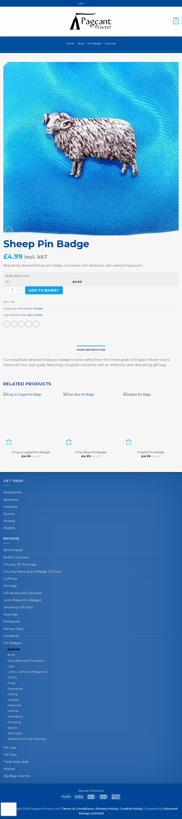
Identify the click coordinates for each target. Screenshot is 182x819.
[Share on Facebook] (14, 324)
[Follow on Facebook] (95, 3)
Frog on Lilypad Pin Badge (31, 452)
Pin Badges (94, 43)
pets (30, 315)
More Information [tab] (91, 349)
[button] (5, 21)
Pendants (11, 636)
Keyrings (10, 614)
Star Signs (15, 733)
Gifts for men (18, 315)
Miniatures (11, 621)
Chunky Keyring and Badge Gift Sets (32, 572)
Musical (9, 521)
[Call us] (102, 3)
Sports (8, 514)
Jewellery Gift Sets (18, 607)
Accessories (12, 492)
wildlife (38, 315)
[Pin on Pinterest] (35, 324)
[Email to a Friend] (28, 324)
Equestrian (15, 688)
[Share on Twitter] (21, 324)
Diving (12, 677)
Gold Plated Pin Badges (22, 600)
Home (70, 43)
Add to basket (44, 290)
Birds (11, 655)
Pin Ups (9, 748)
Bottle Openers (16, 557)
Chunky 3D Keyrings (19, 564)
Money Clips (13, 629)
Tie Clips (10, 755)
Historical (14, 705)
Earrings (10, 586)
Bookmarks (12, 550)
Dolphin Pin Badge (150, 452)
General (13, 699)
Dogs (11, 682)
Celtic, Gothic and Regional (27, 671)
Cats (11, 666)
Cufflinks (10, 579)
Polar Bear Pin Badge (91, 452)
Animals (110, 43)
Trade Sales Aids (16, 762)
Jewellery (11, 500)
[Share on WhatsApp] (7, 324)
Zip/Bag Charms (16, 776)
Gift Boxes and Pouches (22, 593)
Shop (81, 43)
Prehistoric (15, 716)
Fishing (13, 694)
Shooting (14, 722)
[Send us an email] (99, 3)
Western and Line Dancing (27, 738)
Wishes (9, 769)
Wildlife (9, 528)
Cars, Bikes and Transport (26, 660)
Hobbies (10, 507)
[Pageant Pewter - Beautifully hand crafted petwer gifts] (91, 21)
